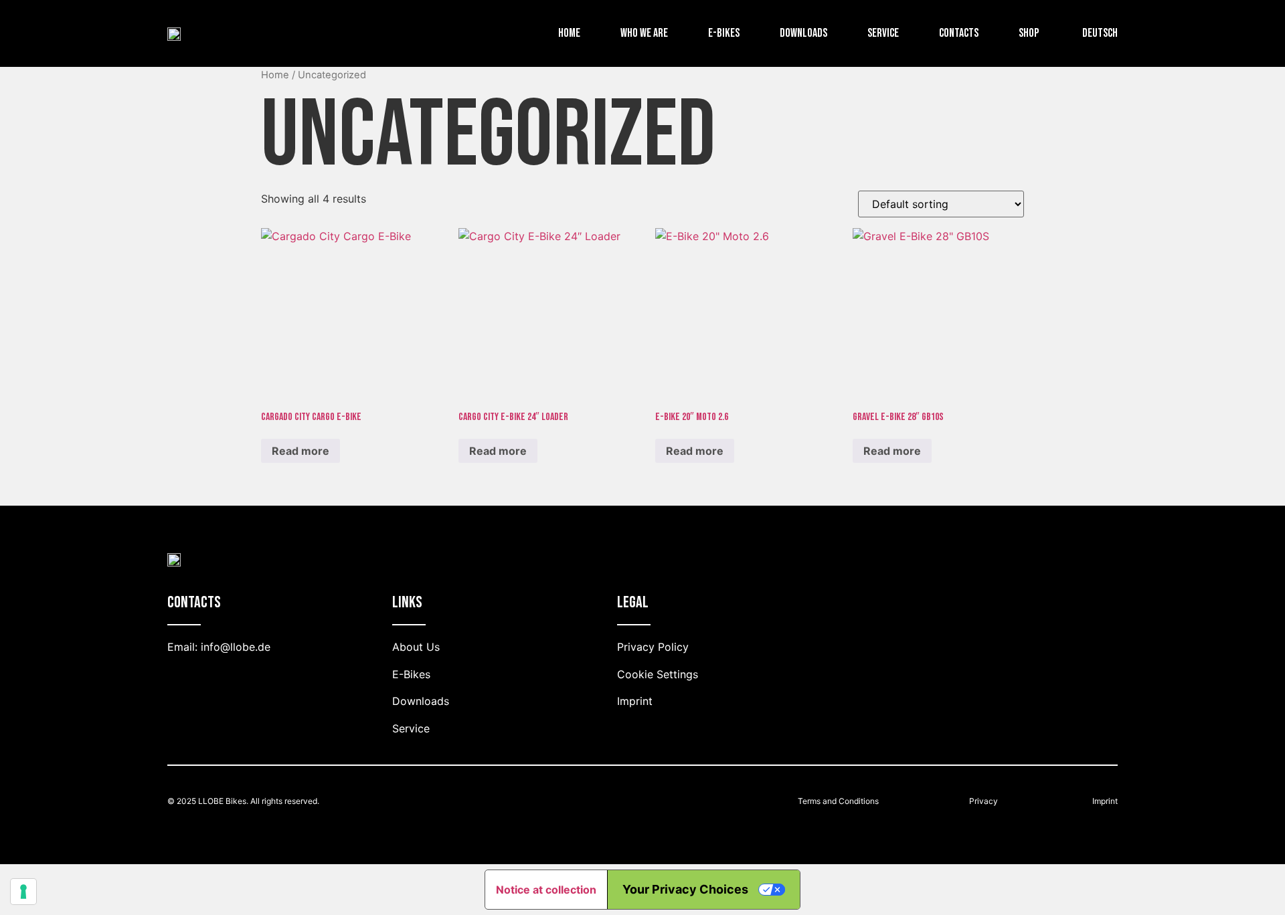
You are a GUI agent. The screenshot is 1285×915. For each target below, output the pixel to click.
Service (883, 33)
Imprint (1105, 801)
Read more (300, 451)
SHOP (1029, 33)
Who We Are (644, 33)
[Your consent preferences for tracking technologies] (23, 891)
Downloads (803, 33)
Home (569, 33)
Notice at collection (546, 889)
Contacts (958, 33)
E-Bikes (724, 33)
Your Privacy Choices (685, 889)
